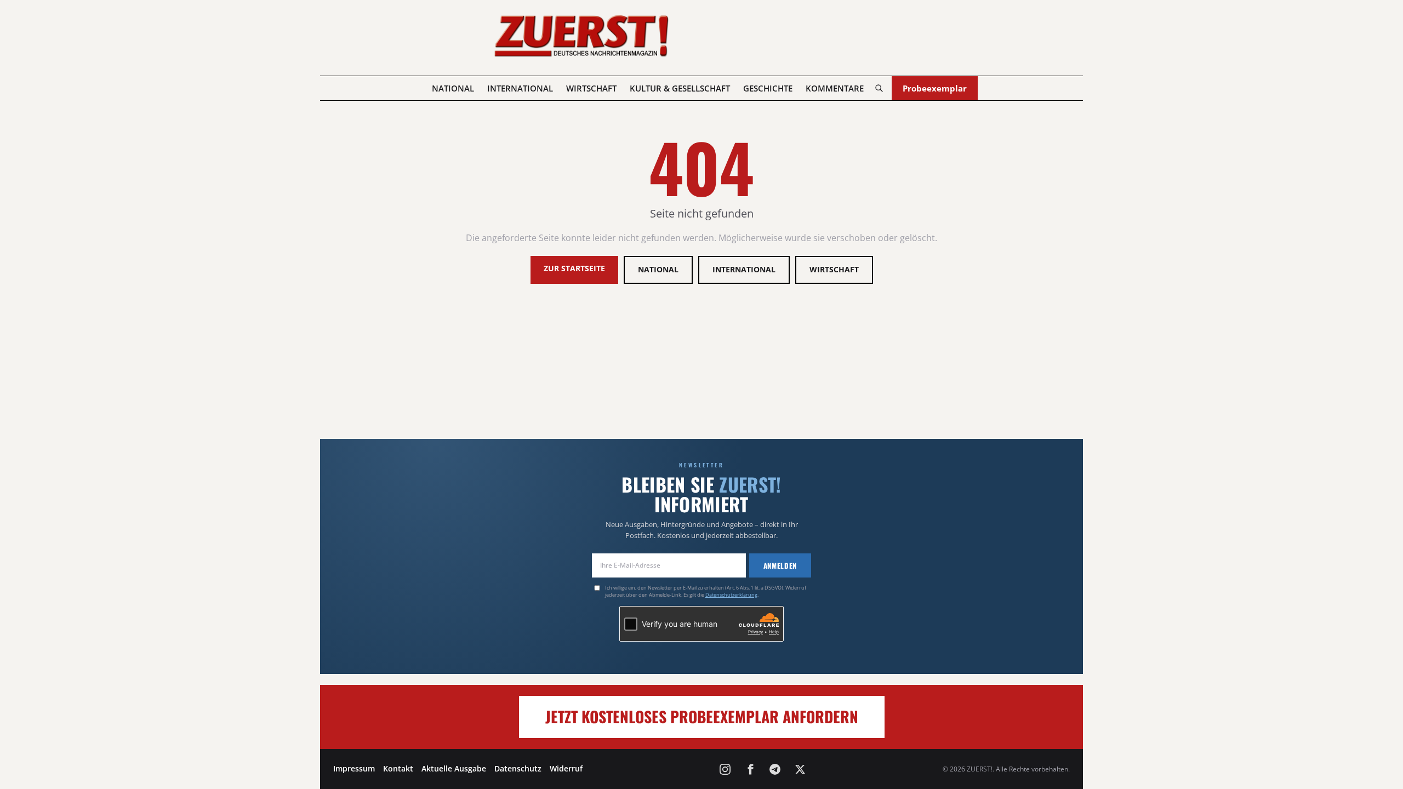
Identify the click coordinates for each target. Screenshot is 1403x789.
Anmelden (780, 565)
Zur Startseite (574, 268)
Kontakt (398, 768)
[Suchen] (878, 88)
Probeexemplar (935, 88)
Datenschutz (517, 768)
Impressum (354, 768)
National (453, 88)
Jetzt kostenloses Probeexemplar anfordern (701, 716)
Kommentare (835, 88)
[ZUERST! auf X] (800, 769)
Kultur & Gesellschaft (680, 88)
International (520, 88)
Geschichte (767, 88)
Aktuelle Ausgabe (453, 768)
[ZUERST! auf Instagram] (725, 769)
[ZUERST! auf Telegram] (775, 769)
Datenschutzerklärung (731, 594)
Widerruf (566, 768)
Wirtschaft (591, 88)
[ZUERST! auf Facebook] (750, 769)
